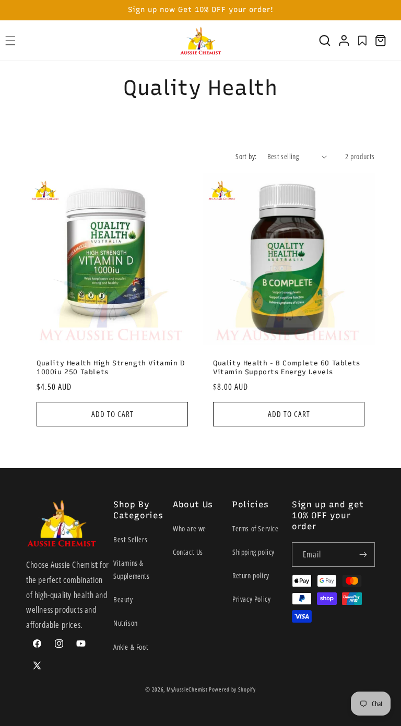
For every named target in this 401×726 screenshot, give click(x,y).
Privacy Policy (251, 599)
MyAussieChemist (188, 689)
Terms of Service (255, 528)
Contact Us (188, 552)
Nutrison (125, 623)
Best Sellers (130, 539)
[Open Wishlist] (362, 40)
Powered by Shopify (232, 689)
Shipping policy (253, 552)
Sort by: (245, 156)
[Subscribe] (362, 554)
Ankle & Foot (130, 647)
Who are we (189, 528)
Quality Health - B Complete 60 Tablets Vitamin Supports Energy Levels (286, 367)
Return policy (250, 575)
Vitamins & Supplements (131, 569)
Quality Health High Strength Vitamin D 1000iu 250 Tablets (111, 367)
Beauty (123, 599)
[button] (325, 40)
